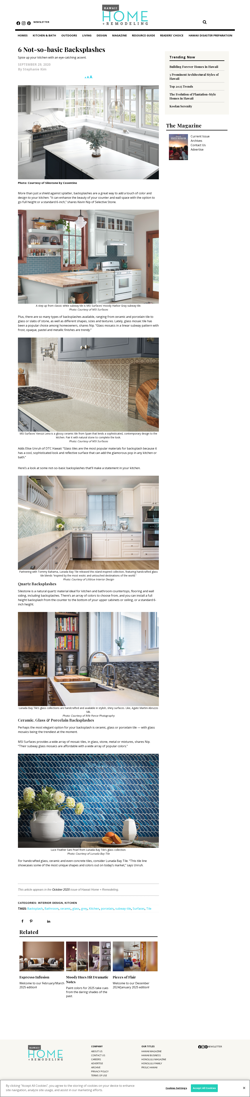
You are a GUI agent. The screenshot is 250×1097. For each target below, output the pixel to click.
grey (84, 909)
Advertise (197, 149)
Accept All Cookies (204, 1088)
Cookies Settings (176, 1088)
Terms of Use (99, 1075)
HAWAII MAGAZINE (151, 1051)
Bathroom (51, 909)
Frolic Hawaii (149, 1067)
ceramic (65, 909)
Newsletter (41, 22)
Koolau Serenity (180, 106)
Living (87, 35)
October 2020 (61, 889)
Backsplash (35, 909)
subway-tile (123, 909)
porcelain (107, 909)
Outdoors (69, 35)
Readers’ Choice (171, 35)
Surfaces (139, 909)
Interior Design (50, 903)
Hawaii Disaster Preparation (210, 35)
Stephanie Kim (34, 69)
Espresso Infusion (34, 977)
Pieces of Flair (124, 977)
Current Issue (200, 136)
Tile (148, 909)
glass (75, 909)
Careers (96, 1059)
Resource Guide (143, 35)
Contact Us (198, 145)
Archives (196, 141)
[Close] (244, 1088)
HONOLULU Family (151, 1063)
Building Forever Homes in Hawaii (193, 67)
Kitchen (71, 903)
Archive (95, 1067)
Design (102, 35)
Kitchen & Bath (44, 35)
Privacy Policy (100, 1071)
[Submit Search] (204, 22)
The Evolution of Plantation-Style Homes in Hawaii (192, 96)
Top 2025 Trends (181, 86)
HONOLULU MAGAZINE (153, 1059)
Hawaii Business (151, 1055)
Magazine (119, 35)
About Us (96, 1051)
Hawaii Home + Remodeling (125, 16)
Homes (23, 35)
